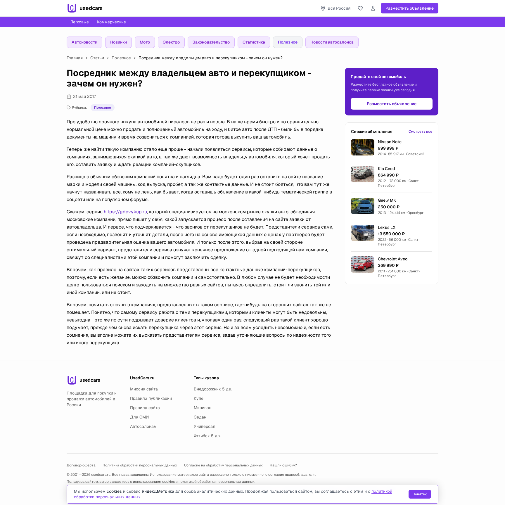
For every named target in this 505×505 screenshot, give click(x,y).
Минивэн (202, 407)
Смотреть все (420, 131)
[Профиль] (373, 8)
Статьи (97, 57)
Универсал (204, 426)
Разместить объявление (409, 8)
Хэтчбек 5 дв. (207, 435)
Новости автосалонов (332, 42)
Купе (198, 398)
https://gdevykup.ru (125, 212)
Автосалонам (143, 426)
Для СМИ (139, 417)
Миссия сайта (144, 389)
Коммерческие (111, 22)
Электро (171, 42)
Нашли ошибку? (283, 465)
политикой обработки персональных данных (217, 481)
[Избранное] (360, 8)
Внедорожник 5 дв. (213, 389)
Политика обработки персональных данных (140, 465)
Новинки (118, 42)
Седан (200, 417)
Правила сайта (145, 407)
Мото (145, 42)
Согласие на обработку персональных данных (223, 465)
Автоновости (84, 42)
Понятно (419, 494)
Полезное (288, 42)
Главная (75, 57)
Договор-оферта (81, 465)
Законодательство (211, 42)
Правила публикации (151, 398)
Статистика (254, 42)
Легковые (79, 22)
